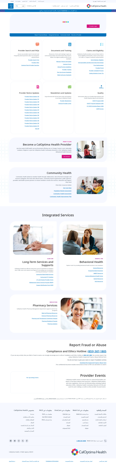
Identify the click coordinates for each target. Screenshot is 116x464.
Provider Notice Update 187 (32, 110)
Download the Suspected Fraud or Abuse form (93, 363)
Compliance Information (52, 461)
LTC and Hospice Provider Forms (44, 280)
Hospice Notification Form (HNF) (44, 285)
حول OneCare (66, 414)
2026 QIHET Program (98, 101)
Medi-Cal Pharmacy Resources (49, 313)
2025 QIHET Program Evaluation (95, 103)
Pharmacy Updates (52, 324)
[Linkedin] (10, 440)
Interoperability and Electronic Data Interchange (91, 62)
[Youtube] (14, 440)
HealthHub (64, 10)
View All (37, 128)
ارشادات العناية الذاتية (100, 420)
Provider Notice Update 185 (32, 115)
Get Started (67, 156)
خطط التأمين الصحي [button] (74, 6)
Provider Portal (100, 68)
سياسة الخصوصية (69, 461)
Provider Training (66, 69)
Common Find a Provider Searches (30, 65)
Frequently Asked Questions (95, 270)
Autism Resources (98, 278)
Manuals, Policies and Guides (63, 61)
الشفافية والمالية (30, 420)
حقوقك (86, 428)
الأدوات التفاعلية (102, 422)
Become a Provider (76, 35)
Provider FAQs (35, 62)
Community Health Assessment (62, 193)
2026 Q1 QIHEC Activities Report (95, 106)
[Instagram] (18, 440)
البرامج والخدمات (102, 417)
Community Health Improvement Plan (60, 196)
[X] (22, 440)
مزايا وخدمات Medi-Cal (82, 414)
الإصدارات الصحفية (29, 431)
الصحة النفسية (84, 417)
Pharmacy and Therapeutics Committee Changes (44, 318)
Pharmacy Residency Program (49, 321)
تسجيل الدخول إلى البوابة (11, 6)
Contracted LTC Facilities (46, 277)
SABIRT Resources (98, 273)
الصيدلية (68, 422)
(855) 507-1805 (97, 351)
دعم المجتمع (85, 420)
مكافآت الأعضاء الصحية (100, 414)
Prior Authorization (99, 65)
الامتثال (32, 422)
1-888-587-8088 (81, 440)
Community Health (65, 35)
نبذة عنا (32, 414)
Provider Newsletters (65, 101)
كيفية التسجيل (84, 425)
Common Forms (67, 64)
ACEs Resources (99, 281)
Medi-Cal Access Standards (64, 75)
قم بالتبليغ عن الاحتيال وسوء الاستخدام (30, 461)
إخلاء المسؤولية (66, 428)
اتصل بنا (95, 1)
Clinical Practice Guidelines (64, 67)
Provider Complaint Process (96, 70)
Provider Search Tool (33, 60)
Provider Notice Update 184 (32, 118)
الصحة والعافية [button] (56, 6)
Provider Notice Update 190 (32, 102)
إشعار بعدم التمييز (103, 461)
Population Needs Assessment (62, 191)
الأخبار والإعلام (30, 428)
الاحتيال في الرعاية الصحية (27, 425)
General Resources (98, 268)
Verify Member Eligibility (97, 60)
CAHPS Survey (100, 109)
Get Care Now (67, 188)
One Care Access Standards (64, 72)
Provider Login (93, 26)
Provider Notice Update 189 (32, 104)
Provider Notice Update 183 (32, 120)
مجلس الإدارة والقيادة (28, 417)
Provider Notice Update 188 (32, 107)
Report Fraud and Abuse (41, 35)
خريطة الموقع (12, 461)
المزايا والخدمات (66, 420)
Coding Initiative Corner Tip (96, 73)
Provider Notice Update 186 (32, 112)
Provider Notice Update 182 (32, 123)
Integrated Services (54, 35)
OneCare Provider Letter (64, 103)
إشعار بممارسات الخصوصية (86, 461)
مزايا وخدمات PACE (47, 420)
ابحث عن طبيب (64, 6)
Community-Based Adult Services (44, 274)
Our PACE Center (47, 417)
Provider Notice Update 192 (32, 96)
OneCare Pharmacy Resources (49, 316)
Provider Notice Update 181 (32, 126)
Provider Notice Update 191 (32, 99)
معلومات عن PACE (47, 414)
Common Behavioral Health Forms (94, 276)
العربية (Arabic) (30, 6)
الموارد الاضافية (102, 425)
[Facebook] (26, 440)
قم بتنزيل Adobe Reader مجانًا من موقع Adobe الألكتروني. (47, 398)
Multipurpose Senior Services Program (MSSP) (41, 282)
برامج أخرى (85, 422)
